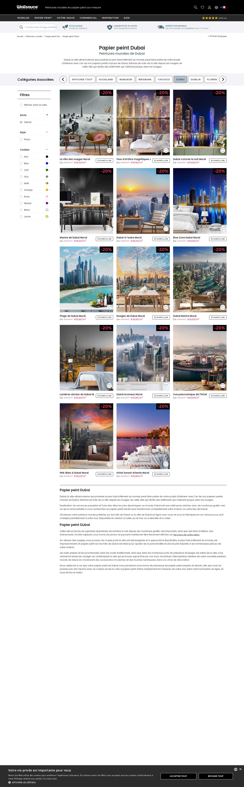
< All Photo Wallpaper (217, 36)
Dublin (196, 79)
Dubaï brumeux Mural (129, 394)
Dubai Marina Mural (185, 316)
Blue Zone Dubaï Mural (186, 237)
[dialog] (122, 776)
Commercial (88, 17)
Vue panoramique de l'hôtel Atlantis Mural (198, 394)
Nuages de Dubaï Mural (131, 316)
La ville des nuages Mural (75, 159)
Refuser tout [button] (216, 776)
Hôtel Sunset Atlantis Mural (133, 472)
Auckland (106, 79)
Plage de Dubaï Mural (73, 316)
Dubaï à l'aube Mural (129, 237)
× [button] (240, 769)
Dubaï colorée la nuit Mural (189, 159)
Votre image (66, 17)
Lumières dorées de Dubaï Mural (79, 394)
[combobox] (235, 769)
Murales (23, 17)
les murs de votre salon (186, 534)
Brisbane (145, 79)
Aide (127, 17)
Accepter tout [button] (178, 776)
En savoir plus (50, 778)
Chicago (164, 79)
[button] (81, 782)
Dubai (180, 79)
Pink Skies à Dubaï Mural (74, 472)
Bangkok (126, 79)
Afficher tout (82, 79)
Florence (213, 79)
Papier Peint (43, 17)
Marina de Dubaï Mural (73, 237)
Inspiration (110, 17)
